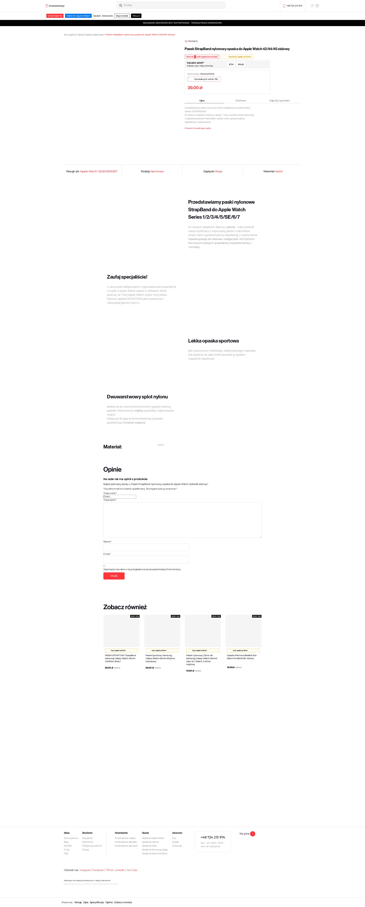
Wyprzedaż (122, 15)
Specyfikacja (97, 902)
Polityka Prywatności (105, 884)
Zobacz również (123, 902)
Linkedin (120, 870)
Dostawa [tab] (241, 100)
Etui (174, 838)
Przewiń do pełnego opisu (198, 128)
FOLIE (241, 64)
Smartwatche (55, 15)
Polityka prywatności (92, 846)
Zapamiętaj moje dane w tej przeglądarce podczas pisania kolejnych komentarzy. (142, 569)
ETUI (231, 64)
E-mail (107, 554)
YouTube (132, 870)
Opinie (109, 902)
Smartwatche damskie (126, 842)
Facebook (98, 870)
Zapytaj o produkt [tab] (279, 100)
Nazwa (107, 541)
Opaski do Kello (149, 846)
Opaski (97, 15)
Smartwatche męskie (125, 838)
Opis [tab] (202, 100)
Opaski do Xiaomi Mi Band (154, 853)
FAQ (66, 853)
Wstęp (78, 902)
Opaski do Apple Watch (94, 35)
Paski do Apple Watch (78, 15)
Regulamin (87, 838)
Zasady (115, 884)
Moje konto (87, 842)
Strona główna (70, 35)
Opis (85, 902)
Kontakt (68, 846)
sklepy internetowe (102, 880)
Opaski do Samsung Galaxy (155, 849)
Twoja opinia (109, 500)
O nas (66, 849)
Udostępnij (192, 41)
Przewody (177, 846)
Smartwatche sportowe (126, 846)
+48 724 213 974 (294, 5)
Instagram (85, 870)
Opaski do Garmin (150, 842)
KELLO (136, 15)
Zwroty (85, 849)
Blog (66, 842)
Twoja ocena (110, 493)
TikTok (109, 870)
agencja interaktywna (85, 880)
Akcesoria (107, 15)
